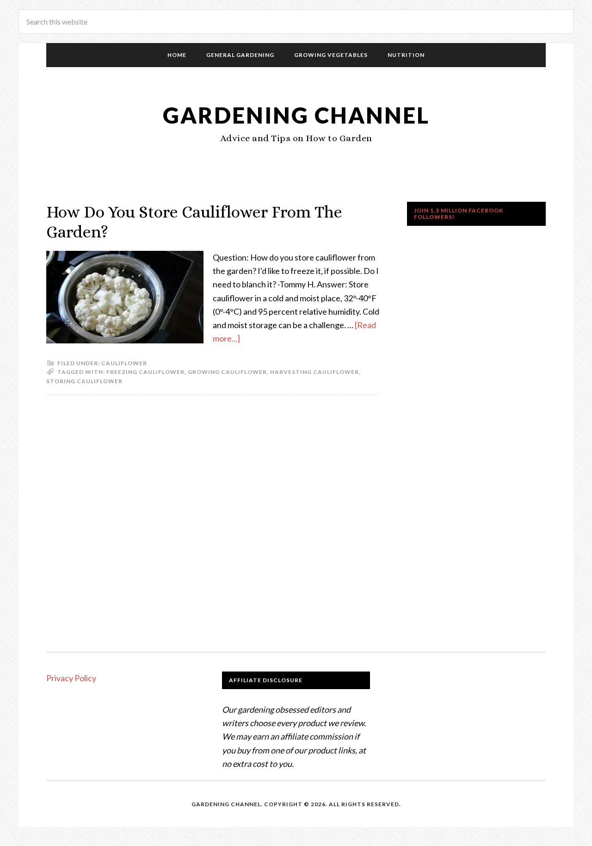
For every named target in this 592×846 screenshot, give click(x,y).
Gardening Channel (296, 115)
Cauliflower (124, 363)
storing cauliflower (84, 381)
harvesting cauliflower (314, 371)
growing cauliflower (227, 371)
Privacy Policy (71, 678)
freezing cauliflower (145, 371)
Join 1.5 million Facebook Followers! (458, 213)
